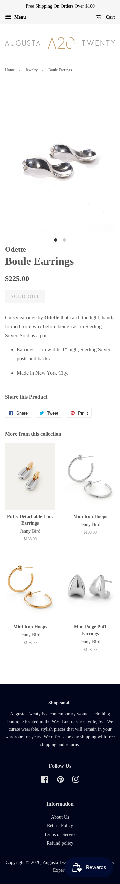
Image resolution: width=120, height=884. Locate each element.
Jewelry (31, 70)
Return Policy (60, 825)
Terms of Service (60, 834)
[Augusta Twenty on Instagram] (75, 780)
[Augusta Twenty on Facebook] (45, 780)
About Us (60, 817)
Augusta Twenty (58, 862)
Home (10, 70)
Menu (19, 17)
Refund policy (60, 843)
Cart (109, 17)
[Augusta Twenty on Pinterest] (60, 780)
